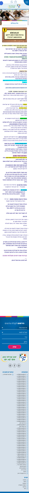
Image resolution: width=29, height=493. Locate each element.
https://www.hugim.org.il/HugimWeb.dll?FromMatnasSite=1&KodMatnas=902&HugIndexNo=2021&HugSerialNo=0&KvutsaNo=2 (21, 411)
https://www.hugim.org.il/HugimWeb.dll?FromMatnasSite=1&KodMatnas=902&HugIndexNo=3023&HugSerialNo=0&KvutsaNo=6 (21, 428)
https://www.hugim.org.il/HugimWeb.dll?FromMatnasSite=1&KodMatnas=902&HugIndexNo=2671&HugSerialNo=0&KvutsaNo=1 (21, 419)
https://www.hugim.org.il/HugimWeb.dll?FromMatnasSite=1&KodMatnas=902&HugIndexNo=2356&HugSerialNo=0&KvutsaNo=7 (21, 457)
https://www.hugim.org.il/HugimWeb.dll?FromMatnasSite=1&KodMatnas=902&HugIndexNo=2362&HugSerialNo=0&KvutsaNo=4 (21, 435)
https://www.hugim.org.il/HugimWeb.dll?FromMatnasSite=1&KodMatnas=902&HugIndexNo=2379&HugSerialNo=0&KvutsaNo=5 (21, 407)
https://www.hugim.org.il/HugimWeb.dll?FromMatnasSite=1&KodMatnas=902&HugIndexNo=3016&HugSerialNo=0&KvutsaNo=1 (21, 399)
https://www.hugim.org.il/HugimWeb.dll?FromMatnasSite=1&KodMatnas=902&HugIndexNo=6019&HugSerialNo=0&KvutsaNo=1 (21, 388)
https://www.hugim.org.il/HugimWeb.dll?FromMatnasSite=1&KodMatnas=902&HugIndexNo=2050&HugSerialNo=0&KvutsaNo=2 (21, 383)
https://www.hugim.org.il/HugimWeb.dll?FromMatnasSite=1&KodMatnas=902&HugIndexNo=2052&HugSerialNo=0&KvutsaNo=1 (21, 416)
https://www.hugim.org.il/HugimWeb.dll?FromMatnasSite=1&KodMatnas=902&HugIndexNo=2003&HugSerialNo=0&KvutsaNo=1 (21, 379)
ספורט (24, 480)
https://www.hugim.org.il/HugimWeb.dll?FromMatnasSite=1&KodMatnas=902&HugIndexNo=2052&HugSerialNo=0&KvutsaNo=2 (21, 418)
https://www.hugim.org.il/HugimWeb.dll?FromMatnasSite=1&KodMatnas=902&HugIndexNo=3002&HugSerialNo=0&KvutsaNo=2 (21, 393)
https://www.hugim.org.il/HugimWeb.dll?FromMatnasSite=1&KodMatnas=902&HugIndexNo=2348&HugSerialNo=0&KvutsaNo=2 (21, 400)
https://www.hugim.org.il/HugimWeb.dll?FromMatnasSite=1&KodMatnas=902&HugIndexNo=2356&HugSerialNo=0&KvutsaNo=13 (21, 454)
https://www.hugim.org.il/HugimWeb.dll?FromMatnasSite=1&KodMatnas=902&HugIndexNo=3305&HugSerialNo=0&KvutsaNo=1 (21, 395)
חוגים (24, 471)
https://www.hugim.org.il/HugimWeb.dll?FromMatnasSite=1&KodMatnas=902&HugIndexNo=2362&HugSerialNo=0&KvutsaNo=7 (21, 437)
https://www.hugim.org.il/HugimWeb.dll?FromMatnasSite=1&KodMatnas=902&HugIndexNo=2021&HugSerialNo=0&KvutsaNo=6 (21, 409)
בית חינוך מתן (22, 423)
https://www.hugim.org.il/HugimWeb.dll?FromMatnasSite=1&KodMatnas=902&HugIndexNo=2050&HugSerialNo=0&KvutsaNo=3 (21, 385)
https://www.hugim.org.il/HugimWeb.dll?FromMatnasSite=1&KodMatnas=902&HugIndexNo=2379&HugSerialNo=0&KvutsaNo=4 (21, 404)
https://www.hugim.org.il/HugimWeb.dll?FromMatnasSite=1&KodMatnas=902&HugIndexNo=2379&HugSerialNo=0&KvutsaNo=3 (21, 402)
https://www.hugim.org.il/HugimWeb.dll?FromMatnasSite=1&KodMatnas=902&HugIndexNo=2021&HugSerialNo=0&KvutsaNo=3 (21, 412)
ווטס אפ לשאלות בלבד (6, 374)
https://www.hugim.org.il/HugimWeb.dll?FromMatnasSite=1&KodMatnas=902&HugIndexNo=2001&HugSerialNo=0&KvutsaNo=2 (21, 397)
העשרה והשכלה (22, 485)
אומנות (24, 483)
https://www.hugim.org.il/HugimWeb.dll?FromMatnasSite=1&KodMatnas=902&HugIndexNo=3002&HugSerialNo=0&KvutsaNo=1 (21, 392)
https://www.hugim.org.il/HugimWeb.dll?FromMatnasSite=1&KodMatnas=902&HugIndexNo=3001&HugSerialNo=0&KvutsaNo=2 (21, 438)
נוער (25, 488)
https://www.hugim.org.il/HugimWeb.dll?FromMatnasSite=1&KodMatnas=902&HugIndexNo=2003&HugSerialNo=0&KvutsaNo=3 (21, 378)
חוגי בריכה (23, 470)
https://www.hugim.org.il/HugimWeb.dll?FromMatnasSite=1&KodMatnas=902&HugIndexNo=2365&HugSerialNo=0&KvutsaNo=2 (21, 449)
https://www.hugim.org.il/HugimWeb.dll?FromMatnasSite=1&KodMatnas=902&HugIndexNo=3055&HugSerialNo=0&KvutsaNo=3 (21, 386)
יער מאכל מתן (22, 426)
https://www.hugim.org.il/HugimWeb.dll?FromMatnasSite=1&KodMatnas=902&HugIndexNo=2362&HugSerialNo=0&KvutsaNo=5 (21, 431)
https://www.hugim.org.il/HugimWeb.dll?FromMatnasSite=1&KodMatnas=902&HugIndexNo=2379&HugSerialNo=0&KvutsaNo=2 (21, 374)
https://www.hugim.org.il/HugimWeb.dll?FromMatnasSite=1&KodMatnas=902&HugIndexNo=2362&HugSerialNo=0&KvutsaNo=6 (21, 433)
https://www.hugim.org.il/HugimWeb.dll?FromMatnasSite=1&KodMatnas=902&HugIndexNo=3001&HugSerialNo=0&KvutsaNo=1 (21, 440)
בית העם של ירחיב (21, 473)
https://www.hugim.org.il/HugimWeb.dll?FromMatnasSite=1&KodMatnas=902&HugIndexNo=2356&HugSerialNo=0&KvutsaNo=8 (21, 452)
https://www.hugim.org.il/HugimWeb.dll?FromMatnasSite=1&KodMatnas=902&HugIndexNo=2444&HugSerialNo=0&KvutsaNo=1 (21, 451)
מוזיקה (24, 487)
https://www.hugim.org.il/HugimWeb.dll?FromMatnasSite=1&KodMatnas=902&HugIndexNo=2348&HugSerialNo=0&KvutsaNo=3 (21, 447)
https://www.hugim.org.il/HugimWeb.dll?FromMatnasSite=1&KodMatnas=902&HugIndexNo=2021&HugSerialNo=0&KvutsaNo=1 (21, 414)
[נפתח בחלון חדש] (12, 2)
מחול (25, 481)
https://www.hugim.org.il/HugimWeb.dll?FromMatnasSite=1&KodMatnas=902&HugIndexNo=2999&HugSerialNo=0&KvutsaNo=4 (21, 463)
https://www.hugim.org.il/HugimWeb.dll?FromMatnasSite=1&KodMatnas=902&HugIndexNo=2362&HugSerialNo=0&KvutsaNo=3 (21, 430)
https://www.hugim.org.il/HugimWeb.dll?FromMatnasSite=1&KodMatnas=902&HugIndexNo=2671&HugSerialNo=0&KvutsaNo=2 (21, 421)
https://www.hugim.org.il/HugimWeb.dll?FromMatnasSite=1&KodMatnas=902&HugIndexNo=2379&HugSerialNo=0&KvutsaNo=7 (21, 405)
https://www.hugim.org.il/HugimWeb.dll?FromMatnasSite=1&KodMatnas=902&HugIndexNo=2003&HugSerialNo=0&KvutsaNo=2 (21, 381)
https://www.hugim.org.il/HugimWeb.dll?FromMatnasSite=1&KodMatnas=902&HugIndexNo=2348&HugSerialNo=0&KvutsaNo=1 (21, 425)
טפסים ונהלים (22, 468)
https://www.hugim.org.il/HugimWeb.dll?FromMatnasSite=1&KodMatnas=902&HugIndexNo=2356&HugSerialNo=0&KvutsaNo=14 (21, 456)
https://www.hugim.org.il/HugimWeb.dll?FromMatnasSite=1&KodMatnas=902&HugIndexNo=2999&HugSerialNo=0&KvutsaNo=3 (21, 444)
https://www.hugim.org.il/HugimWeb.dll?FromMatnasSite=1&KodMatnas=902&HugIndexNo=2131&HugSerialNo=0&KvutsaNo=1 (21, 390)
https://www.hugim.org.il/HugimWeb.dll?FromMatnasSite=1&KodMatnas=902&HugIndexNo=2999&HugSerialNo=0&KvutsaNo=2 (21, 442)
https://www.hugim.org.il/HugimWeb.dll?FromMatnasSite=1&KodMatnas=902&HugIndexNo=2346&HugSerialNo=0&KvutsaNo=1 (21, 376)
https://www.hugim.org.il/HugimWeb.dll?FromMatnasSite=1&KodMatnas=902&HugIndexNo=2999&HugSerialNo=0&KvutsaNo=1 (21, 445)
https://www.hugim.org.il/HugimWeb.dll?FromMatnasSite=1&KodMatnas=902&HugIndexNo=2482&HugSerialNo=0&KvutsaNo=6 (21, 459)
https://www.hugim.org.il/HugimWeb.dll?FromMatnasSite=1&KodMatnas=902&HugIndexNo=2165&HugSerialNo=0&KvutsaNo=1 (21, 461)
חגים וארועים (23, 466)
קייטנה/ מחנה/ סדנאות (21, 464)
